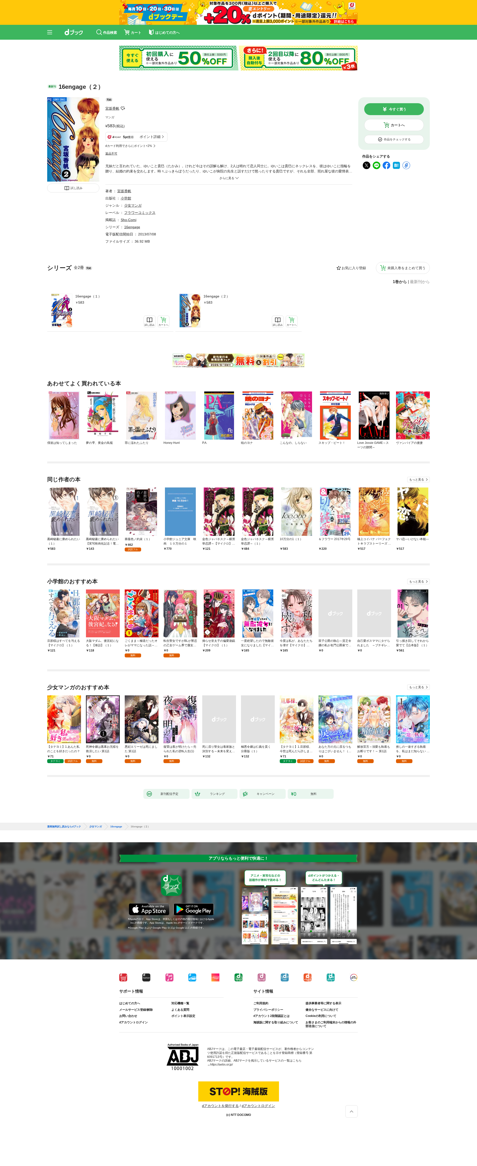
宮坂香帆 (112, 108)
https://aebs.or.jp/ (221, 1064)
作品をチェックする (397, 139)
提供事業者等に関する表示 (323, 1003)
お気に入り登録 (354, 268)
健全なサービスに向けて (322, 1009)
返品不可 (111, 153)
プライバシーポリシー (268, 1009)
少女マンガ (133, 205)
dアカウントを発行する (220, 1106)
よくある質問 (180, 1009)
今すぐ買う (397, 109)
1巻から (400, 282)
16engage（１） (88, 296)
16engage (132, 227)
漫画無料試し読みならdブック (64, 826)
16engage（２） (216, 296)
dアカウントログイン (133, 1022)
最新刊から (420, 282)
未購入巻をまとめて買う (406, 268)
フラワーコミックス (140, 213)
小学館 (126, 198)
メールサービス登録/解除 (136, 1009)
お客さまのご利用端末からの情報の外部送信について (331, 1024)
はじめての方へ (129, 1003)
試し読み (76, 188)
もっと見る (416, 479)
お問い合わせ (128, 1016)
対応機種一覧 (180, 1003)
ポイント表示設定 (183, 1016)
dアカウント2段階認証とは (271, 1016)
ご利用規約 (260, 1003)
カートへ (398, 125)
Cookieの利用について (321, 1016)
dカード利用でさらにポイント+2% (128, 146)
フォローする (122, 108)
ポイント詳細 (150, 137)
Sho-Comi (128, 220)
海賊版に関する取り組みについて (275, 1022)
